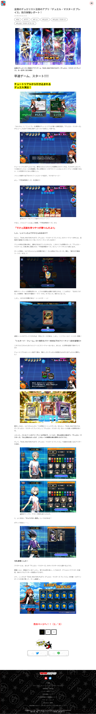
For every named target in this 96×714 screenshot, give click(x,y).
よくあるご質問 (48, 703)
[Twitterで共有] (37, 653)
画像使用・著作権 (48, 688)
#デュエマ (45, 19)
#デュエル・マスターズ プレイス (25, 23)
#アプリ (26, 19)
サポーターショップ (48, 700)
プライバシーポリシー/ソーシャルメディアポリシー (48, 686)
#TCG (17, 19)
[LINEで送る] (58, 653)
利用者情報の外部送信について (48, 697)
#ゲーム (35, 19)
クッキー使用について (48, 691)
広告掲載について (48, 694)
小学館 (48, 683)
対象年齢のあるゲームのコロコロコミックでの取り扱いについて (48, 705)
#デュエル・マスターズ (59, 19)
